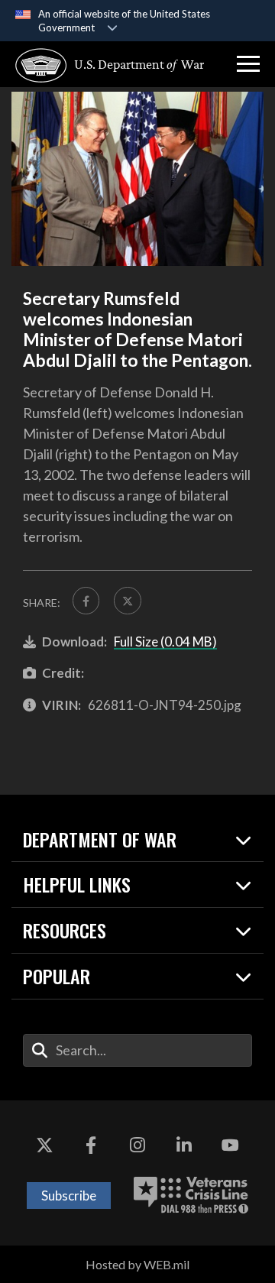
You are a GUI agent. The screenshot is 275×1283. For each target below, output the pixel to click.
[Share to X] (127, 600)
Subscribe (68, 1195)
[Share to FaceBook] (86, 600)
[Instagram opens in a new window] (137, 1146)
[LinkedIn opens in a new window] (184, 1146)
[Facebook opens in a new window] (91, 1146)
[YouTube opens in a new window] (231, 1146)
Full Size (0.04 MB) (165, 641)
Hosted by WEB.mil (137, 1264)
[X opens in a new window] (44, 1146)
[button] (248, 64)
